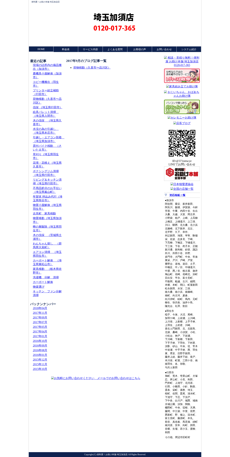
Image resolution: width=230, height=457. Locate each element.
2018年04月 (40, 308)
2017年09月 (40, 317)
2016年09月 (40, 345)
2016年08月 (40, 350)
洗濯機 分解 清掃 (46, 277)
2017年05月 (40, 326)
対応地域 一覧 (177, 195)
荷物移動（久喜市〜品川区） (92, 67)
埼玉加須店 (113, 17)
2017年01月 (40, 336)
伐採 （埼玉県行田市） (47, 107)
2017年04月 (40, 331)
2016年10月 (40, 340)
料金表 (66, 49)
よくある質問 (115, 49)
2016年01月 (40, 354)
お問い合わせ (164, 49)
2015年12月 (40, 359)
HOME (41, 49)
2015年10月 (40, 368)
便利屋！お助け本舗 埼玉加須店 (45, 2)
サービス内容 (90, 49)
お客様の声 (139, 49)
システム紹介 (188, 49)
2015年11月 (40, 364)
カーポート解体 (43, 282)
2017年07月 (40, 322)
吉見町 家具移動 (44, 213)
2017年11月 (40, 312)
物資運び (38, 286)
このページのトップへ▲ (183, 447)
